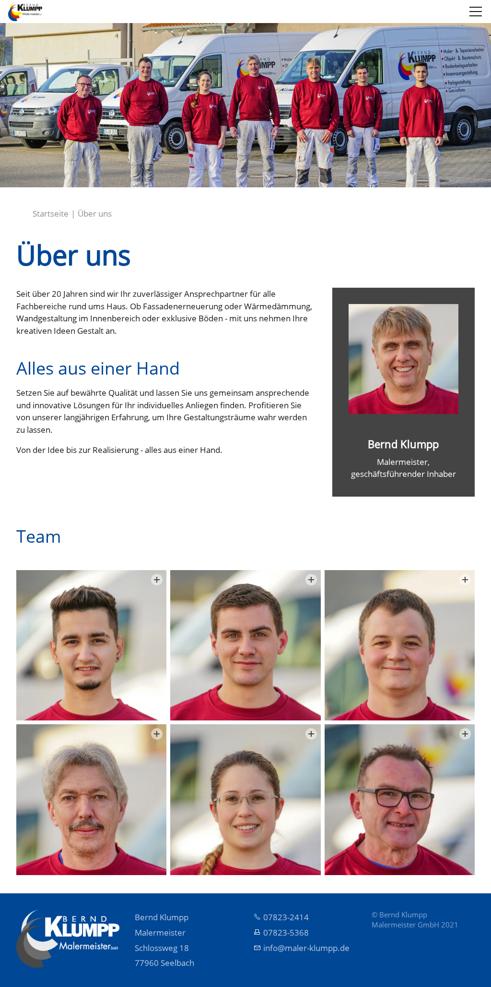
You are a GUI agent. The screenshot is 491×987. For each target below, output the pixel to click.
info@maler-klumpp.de (306, 947)
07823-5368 (286, 932)
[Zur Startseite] (25, 11)
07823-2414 (286, 917)
